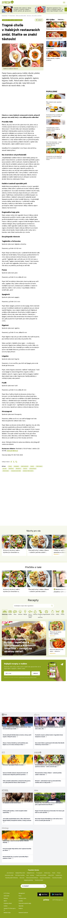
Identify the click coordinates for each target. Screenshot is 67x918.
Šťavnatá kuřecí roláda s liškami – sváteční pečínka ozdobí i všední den (38, 551)
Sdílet (39, 20)
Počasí (58, 873)
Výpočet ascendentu (45, 877)
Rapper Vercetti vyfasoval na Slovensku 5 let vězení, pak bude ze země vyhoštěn (49, 811)
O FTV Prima (6, 893)
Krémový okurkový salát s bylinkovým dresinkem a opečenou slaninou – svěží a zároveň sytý (12, 551)
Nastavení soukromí (23, 912)
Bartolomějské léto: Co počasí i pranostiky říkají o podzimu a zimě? (15, 857)
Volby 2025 (51, 875)
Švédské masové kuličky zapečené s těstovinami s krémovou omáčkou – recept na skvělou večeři (20, 645)
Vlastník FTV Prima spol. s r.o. (10, 909)
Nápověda (21, 906)
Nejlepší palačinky (28, 880)
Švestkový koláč (39, 880)
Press (20, 895)
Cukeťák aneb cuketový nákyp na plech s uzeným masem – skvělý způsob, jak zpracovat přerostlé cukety (22, 10)
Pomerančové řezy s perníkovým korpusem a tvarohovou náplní (54, 115)
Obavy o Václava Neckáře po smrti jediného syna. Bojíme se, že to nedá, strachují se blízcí (15, 743)
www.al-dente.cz (12, 451)
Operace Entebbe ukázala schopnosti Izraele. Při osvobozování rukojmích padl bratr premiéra (15, 773)
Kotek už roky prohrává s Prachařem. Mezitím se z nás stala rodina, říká (49, 727)
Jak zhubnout (10, 873)
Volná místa (6, 895)
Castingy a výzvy (22, 898)
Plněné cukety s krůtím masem (54, 29)
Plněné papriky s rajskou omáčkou (53, 59)
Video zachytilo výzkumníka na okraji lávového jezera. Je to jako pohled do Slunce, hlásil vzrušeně (17, 781)
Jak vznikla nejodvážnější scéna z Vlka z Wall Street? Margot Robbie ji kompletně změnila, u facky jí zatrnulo (17, 819)
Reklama (6, 898)
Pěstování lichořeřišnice (32, 877)
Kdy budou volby (9, 875)
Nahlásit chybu (7, 912)
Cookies (5, 906)
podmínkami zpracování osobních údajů (27, 677)
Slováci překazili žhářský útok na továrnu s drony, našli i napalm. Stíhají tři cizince (17, 735)
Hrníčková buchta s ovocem (54, 39)
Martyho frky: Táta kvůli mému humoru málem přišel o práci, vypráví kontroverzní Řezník (49, 803)
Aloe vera (22, 877)
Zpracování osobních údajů (25, 903)
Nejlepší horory (30, 873)
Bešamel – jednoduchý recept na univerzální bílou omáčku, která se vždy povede (48, 781)
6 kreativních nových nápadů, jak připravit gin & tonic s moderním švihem (54, 158)
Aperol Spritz (50, 48)
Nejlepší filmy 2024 (20, 873)
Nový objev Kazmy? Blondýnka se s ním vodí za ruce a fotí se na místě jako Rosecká (49, 819)
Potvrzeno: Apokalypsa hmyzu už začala (13, 765)
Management (22, 893)
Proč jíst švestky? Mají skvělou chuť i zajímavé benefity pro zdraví (17, 849)
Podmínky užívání (8, 903)
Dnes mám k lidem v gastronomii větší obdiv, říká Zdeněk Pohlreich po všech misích (49, 743)
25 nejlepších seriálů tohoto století (12, 802)
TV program (39, 873)
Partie (53, 873)
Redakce (21, 908)
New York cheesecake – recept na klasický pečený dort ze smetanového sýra (54, 143)
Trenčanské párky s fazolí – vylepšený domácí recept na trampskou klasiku (53, 129)
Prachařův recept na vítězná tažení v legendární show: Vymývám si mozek (49, 735)
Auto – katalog (30, 875)
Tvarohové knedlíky (57, 877)
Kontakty (21, 900)
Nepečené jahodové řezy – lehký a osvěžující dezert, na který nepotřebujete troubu (55, 9)
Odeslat (35, 673)
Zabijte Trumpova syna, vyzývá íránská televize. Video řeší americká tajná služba (17, 727)
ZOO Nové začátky (20, 875)
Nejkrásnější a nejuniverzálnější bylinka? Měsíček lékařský (16, 841)
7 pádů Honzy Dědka (41, 875)
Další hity (61, 19)
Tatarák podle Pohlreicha (11, 877)
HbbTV (5, 900)
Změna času (47, 873)
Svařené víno (59, 875)
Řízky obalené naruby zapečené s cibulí (53, 102)
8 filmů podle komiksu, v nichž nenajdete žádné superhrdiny (15, 811)
